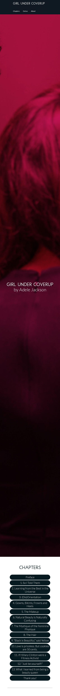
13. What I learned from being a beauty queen (30, 671)
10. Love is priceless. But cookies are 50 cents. (30, 648)
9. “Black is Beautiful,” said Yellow (30, 640)
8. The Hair (30, 634)
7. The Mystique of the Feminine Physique (30, 627)
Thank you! (30, 678)
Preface (30, 577)
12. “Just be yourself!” (30, 663)
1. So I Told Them (30, 582)
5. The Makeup (30, 611)
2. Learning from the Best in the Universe (30, 590)
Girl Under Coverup (29, 3)
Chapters (16, 11)
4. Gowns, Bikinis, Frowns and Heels (30, 604)
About (33, 11)
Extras (25, 11)
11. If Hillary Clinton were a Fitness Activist (30, 656)
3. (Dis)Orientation (30, 597)
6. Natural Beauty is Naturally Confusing (30, 619)
